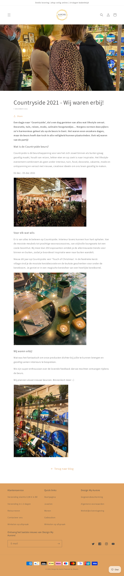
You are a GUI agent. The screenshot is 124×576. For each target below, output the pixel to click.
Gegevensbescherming (92, 497)
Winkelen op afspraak (18, 524)
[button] (9, 15)
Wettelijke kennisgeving (92, 510)
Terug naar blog (64, 468)
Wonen (47, 510)
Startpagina (50, 497)
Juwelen (48, 504)
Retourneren (14, 510)
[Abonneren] (58, 543)
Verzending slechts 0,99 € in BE (23, 497)
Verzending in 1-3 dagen (19, 504)
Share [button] (20, 116)
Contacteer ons (15, 517)
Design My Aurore (57, 569)
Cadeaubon (49, 517)
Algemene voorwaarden (92, 504)
